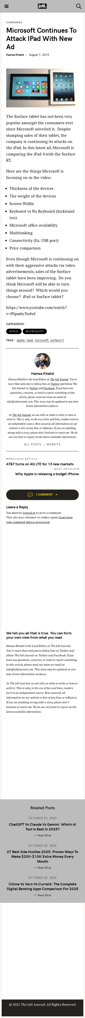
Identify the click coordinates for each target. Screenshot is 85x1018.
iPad (30, 340)
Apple (14, 331)
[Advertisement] (42, 581)
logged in (29, 513)
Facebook (49, 388)
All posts (32, 444)
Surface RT (57, 340)
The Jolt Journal (59, 379)
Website (54, 444)
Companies (14, 22)
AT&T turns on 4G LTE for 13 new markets (40, 464)
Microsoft (35, 331)
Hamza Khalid (15, 55)
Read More (44, 835)
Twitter (55, 384)
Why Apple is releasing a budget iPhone (47, 473)
